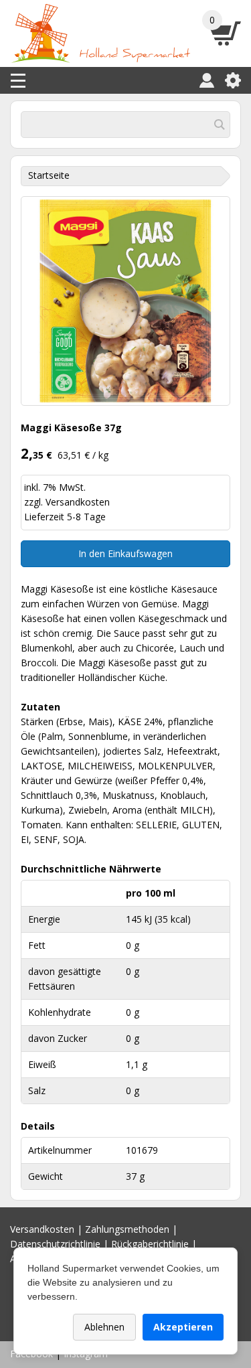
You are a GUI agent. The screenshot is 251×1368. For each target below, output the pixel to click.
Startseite (49, 175)
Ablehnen (104, 1326)
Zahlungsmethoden (127, 1229)
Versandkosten (78, 502)
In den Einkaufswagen (125, 553)
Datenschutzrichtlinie (55, 1243)
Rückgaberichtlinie (150, 1243)
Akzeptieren (183, 1326)
